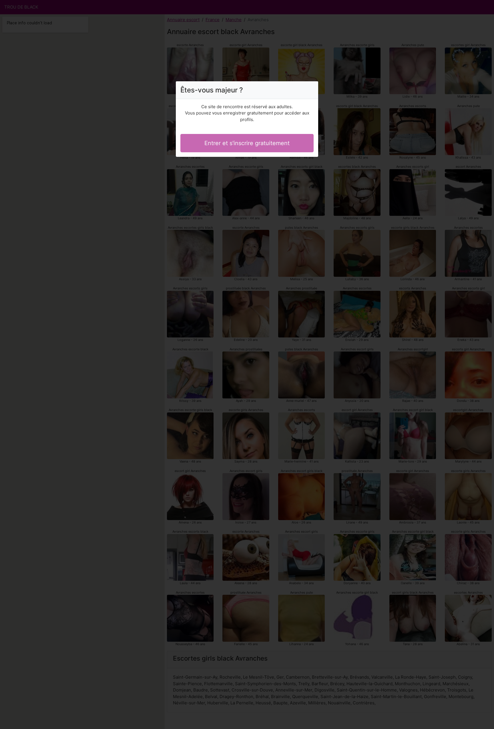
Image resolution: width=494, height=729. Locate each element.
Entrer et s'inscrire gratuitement (247, 143)
